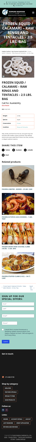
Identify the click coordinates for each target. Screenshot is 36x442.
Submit (5, 341)
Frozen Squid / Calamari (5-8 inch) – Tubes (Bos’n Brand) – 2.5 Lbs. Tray (14, 287)
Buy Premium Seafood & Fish (19, 51)
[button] (33, 12)
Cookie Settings (20, 439)
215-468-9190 (19, 5)
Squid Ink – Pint (30, 288)
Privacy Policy (13, 437)
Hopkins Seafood (6, 51)
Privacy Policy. (11, 335)
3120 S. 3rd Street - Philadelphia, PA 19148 (19, 2)
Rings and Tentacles (22, 127)
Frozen (19, 123)
